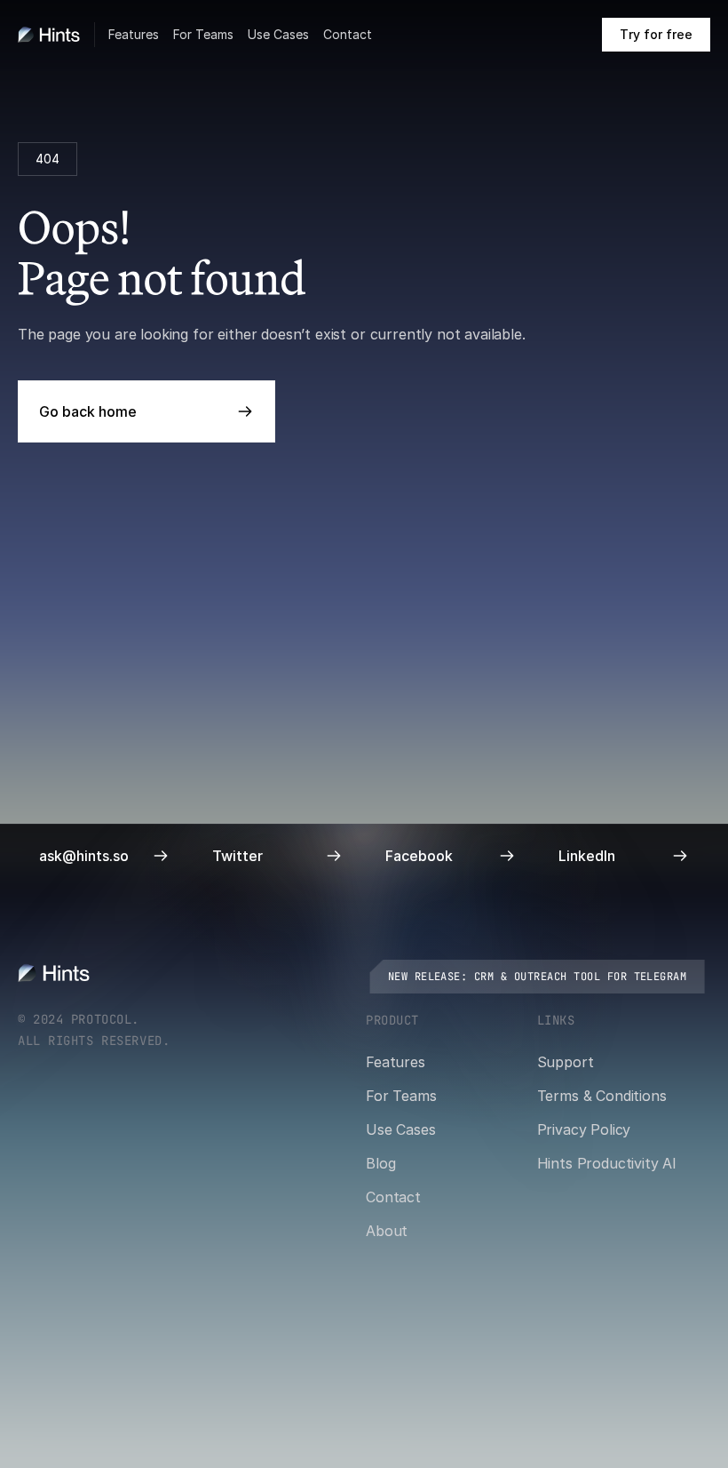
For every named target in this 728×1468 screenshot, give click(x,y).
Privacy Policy (584, 1129)
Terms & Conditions (602, 1096)
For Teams (203, 34)
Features (133, 34)
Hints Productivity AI (607, 1163)
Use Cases (278, 34)
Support (565, 1062)
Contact (347, 34)
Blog (380, 1163)
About (387, 1231)
